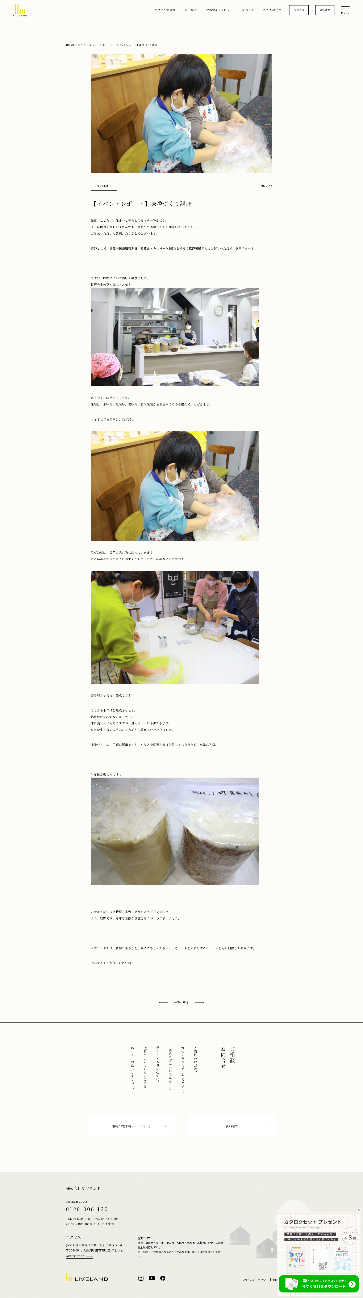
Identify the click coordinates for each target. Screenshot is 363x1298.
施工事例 (191, 10)
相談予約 (299, 10)
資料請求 (325, 10)
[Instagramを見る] (141, 1278)
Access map (75, 1256)
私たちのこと (272, 10)
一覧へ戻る (181, 1002)
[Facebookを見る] (163, 1278)
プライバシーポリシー (255, 1279)
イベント (248, 10)
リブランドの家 (164, 10)
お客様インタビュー (219, 10)
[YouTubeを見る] (152, 1278)
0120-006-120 (87, 1209)
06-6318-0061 (81, 1219)
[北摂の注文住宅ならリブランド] (20, 10)
